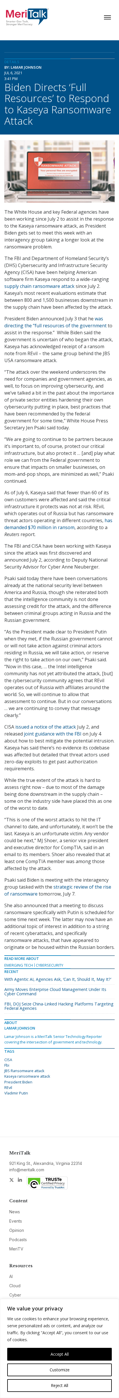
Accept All (60, 1354)
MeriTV (16, 1248)
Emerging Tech (18, 965)
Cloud (15, 1285)
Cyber (15, 1294)
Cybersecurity (49, 965)
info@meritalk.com (26, 1169)
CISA (8, 1059)
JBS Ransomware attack (24, 1070)
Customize (60, 1369)
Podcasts (18, 1239)
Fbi (6, 1065)
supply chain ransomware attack (39, 286)
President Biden (18, 1082)
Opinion (16, 1230)
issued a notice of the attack (45, 727)
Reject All (59, 1385)
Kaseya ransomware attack (27, 1076)
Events (15, 1221)
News (14, 1211)
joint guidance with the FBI (52, 734)
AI (11, 1276)
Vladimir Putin (16, 1093)
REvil (8, 1087)
